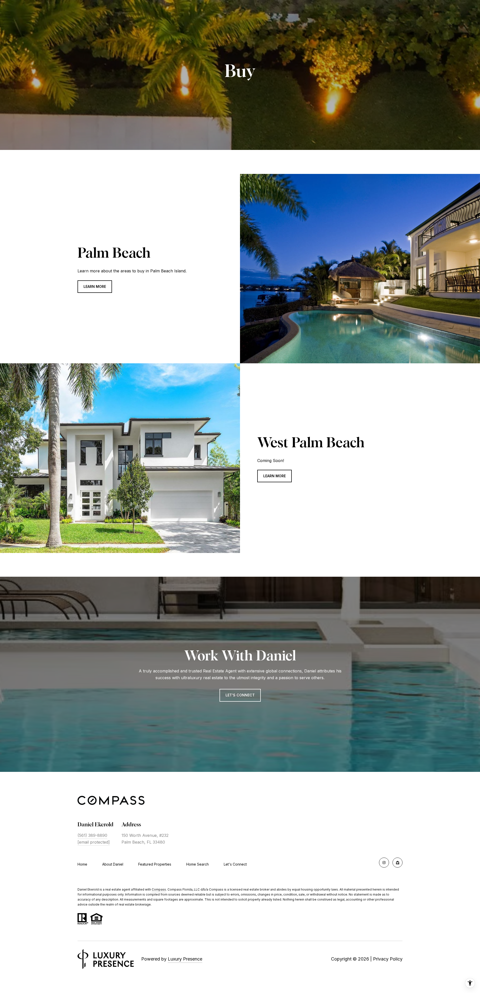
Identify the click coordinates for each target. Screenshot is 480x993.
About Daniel (112, 864)
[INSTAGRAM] (384, 863)
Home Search (197, 864)
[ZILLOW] (397, 863)
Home (82, 864)
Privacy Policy (387, 959)
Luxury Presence (185, 959)
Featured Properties (154, 864)
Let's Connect (235, 864)
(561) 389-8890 (92, 835)
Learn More (95, 286)
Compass (159, 889)
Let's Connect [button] (240, 695)
